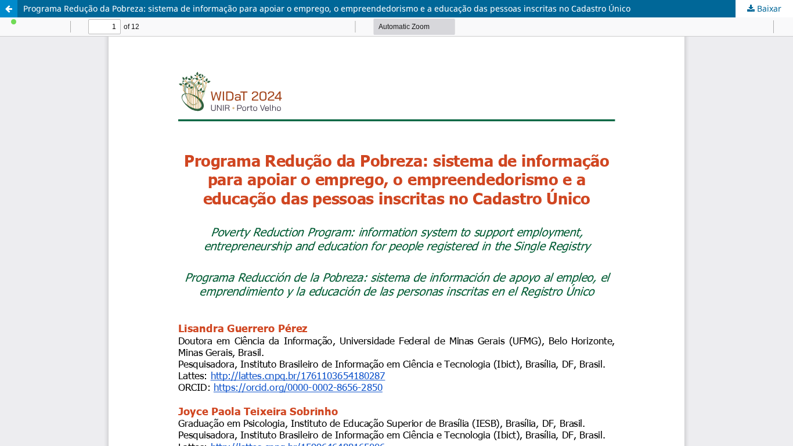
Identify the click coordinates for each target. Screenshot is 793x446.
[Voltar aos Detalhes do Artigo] (8, 8)
